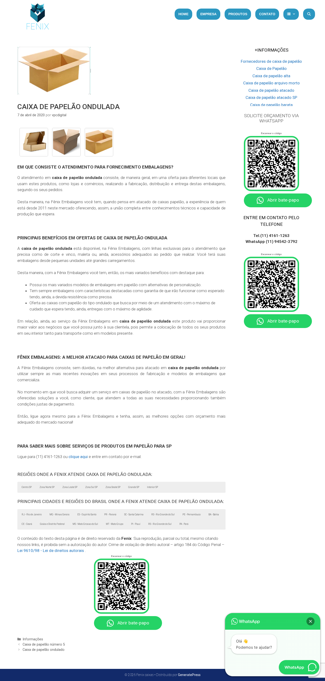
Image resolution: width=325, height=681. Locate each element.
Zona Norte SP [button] (46, 487)
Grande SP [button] (133, 487)
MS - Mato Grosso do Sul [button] (85, 524)
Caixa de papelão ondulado (43, 650)
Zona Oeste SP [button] (112, 487)
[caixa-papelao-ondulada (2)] (99, 142)
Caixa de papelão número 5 (44, 644)
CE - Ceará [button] (27, 524)
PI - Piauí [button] (135, 524)
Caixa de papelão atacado (271, 90)
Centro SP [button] (27, 487)
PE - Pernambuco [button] (191, 514)
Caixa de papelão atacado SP (271, 97)
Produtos (237, 14)
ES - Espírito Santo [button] (86, 514)
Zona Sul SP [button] (91, 487)
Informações (33, 639)
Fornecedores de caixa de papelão (271, 61)
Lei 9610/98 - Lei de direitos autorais (50, 550)
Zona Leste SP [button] (69, 487)
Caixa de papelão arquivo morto (271, 83)
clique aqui (78, 456)
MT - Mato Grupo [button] (114, 524)
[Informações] (291, 14)
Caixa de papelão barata (271, 104)
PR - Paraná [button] (110, 514)
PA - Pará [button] (183, 524)
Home (183, 14)
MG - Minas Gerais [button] (59, 514)
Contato (267, 14)
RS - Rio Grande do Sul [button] (163, 514)
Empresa (208, 14)
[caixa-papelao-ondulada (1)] (34, 142)
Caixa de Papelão (271, 68)
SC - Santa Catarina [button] (133, 514)
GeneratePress (189, 675)
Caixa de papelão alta (271, 75)
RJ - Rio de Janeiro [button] (32, 514)
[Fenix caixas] (37, 17)
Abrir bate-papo (133, 623)
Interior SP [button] (152, 487)
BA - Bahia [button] (213, 514)
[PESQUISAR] (309, 14)
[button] (310, 621)
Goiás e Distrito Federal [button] (52, 524)
